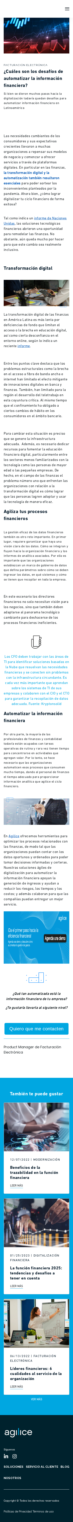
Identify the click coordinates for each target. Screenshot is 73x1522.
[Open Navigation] (67, 8)
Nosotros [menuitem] (12, 1478)
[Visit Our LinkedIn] (7, 1456)
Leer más (16, 1185)
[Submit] (67, 23)
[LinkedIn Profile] (16, 1062)
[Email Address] (7, 1062)
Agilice (14, 836)
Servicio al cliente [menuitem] (42, 1467)
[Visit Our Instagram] (16, 1456)
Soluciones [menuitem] (14, 1467)
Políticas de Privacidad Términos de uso (29, 1511)
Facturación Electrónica (26, 65)
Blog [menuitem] (65, 1467)
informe (24, 346)
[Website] (25, 1062)
